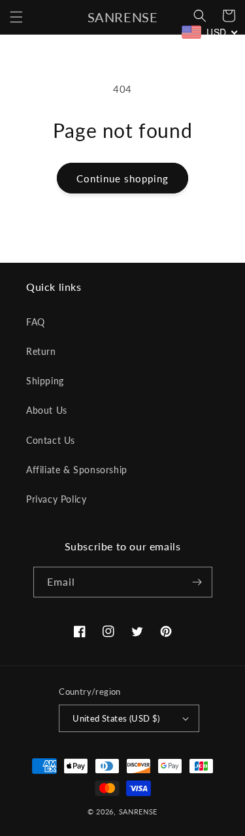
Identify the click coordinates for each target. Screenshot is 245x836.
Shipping (45, 380)
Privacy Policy (56, 499)
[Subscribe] (197, 582)
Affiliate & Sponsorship (76, 469)
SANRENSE (138, 811)
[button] (16, 17)
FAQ (35, 321)
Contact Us (50, 440)
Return (41, 351)
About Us (46, 410)
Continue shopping (122, 178)
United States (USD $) (116, 718)
